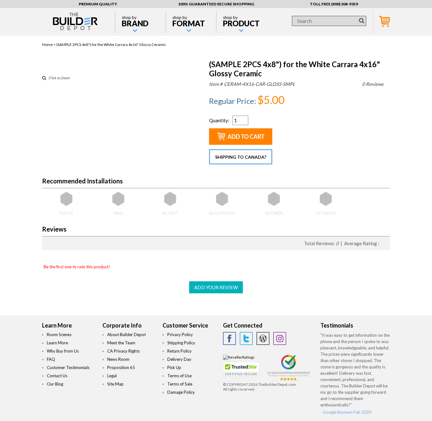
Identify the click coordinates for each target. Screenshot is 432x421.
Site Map (115, 383)
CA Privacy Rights (123, 351)
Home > (49, 44)
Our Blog (55, 383)
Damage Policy (181, 392)
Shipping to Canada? (240, 157)
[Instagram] (279, 338)
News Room (118, 359)
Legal (112, 375)
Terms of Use (179, 375)
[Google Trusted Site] (288, 379)
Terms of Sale (179, 383)
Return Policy (179, 351)
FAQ (51, 359)
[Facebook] (229, 338)
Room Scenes (59, 334)
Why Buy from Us (63, 351)
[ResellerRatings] (239, 357)
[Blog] (262, 338)
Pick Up (174, 367)
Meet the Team (121, 342)
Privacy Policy (180, 334)
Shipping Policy (181, 342)
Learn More (57, 342)
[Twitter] (246, 338)
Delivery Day (179, 359)
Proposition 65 (121, 367)
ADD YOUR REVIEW (216, 287)
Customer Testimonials (68, 367)
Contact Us (57, 375)
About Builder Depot (126, 334)
